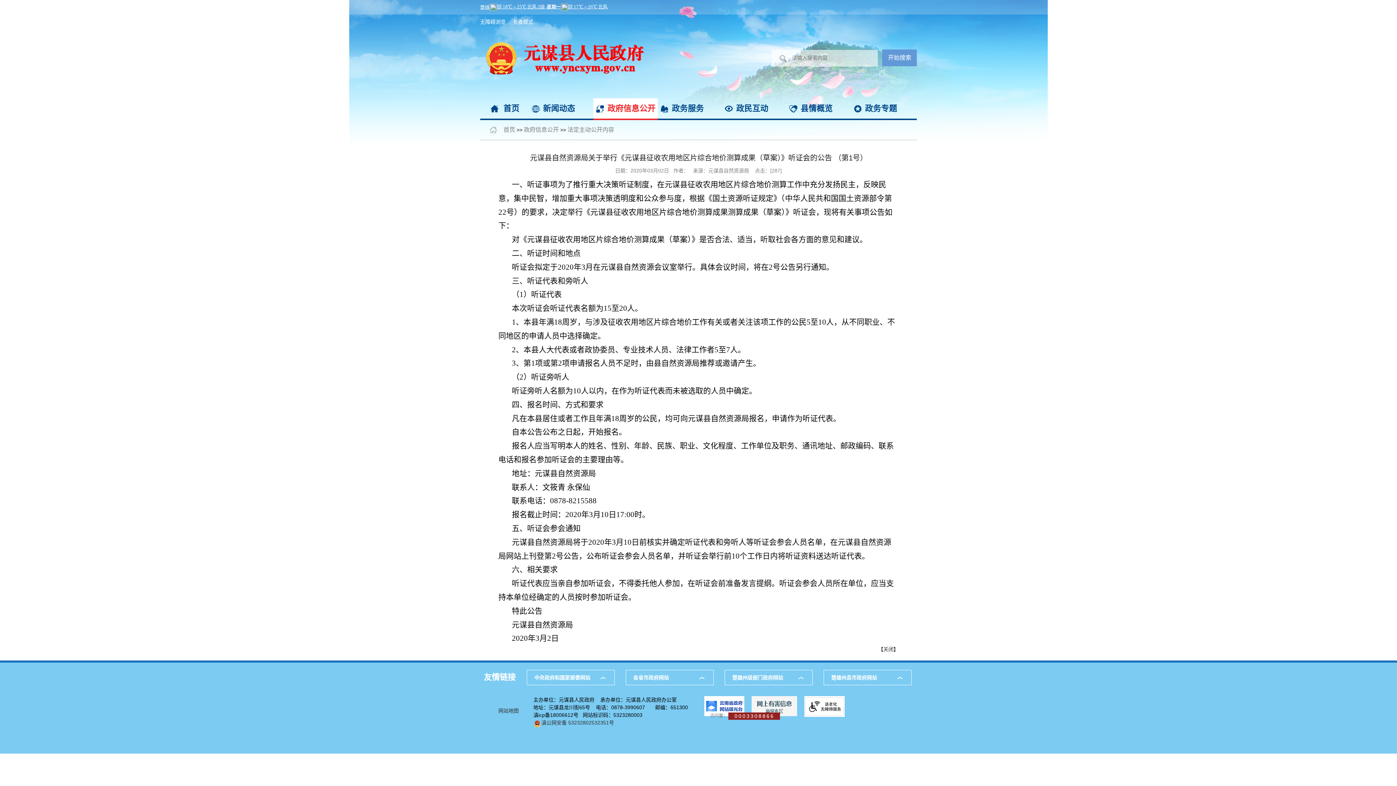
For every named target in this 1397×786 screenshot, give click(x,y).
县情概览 (817, 108)
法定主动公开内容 (591, 130)
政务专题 (881, 108)
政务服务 (688, 108)
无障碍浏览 (493, 22)
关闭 (888, 649)
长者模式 (523, 22)
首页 (512, 108)
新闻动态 (559, 108)
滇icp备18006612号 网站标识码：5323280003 (587, 715)
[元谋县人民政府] (562, 18)
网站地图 (508, 711)
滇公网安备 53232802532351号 (577, 723)
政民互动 (752, 108)
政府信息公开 (632, 108)
